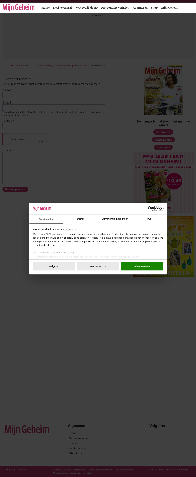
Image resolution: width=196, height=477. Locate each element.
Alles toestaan (142, 266)
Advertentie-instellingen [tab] (115, 218)
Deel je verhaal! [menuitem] (63, 7)
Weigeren (54, 266)
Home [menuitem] (45, 7)
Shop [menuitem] (154, 7)
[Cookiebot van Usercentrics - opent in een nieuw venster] (150, 208)
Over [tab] (149, 218)
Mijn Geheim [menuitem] (169, 7)
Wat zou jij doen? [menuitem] (87, 7)
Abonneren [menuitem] (140, 7)
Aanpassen (96, 266)
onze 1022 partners (51, 234)
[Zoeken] (191, 7)
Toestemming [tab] (46, 219)
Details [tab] (81, 218)
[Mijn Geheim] (18, 8)
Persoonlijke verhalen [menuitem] (115, 7)
